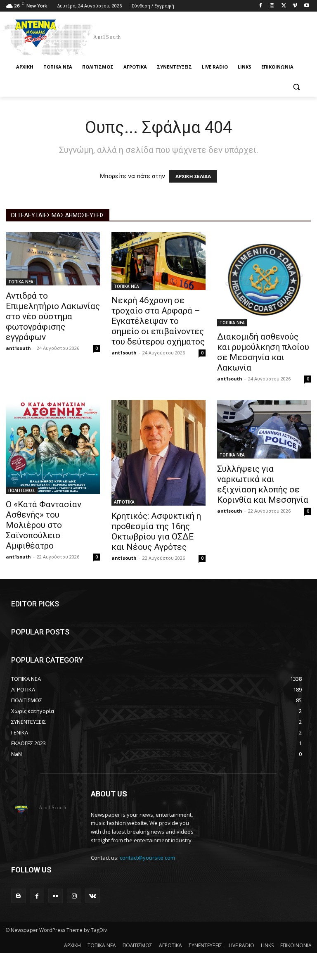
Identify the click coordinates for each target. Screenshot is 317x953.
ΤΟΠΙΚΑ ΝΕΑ (20, 282)
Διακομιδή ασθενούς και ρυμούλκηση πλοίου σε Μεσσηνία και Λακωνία (263, 352)
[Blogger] (18, 896)
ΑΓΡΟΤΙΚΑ (124, 502)
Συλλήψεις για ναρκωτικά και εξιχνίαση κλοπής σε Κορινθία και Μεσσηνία (262, 484)
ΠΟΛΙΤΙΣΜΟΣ (21, 490)
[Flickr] (55, 896)
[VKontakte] (92, 896)
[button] (296, 87)
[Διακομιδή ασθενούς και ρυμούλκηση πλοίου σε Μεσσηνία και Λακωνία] (264, 279)
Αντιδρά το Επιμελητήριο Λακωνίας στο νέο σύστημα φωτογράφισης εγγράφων (53, 316)
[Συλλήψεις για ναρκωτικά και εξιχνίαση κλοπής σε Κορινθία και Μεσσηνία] (264, 429)
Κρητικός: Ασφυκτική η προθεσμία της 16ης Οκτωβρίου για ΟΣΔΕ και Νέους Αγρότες (156, 531)
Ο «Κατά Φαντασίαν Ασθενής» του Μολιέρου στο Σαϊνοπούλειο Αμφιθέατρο (43, 525)
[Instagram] (272, 6)
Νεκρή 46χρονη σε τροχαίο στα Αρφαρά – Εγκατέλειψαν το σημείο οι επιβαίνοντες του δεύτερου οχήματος (158, 321)
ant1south (18, 348)
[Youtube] (306, 6)
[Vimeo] (295, 6)
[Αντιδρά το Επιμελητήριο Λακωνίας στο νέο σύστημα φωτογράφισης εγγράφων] (53, 258)
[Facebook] (260, 6)
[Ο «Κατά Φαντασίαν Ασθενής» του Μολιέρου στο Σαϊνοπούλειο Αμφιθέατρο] (53, 447)
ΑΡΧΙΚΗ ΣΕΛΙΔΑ (193, 176)
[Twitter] (284, 6)
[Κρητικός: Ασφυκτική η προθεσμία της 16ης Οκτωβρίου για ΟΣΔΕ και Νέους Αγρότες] (158, 453)
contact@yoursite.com (147, 857)
